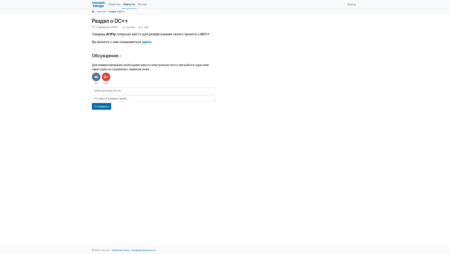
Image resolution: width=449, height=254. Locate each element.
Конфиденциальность (144, 250)
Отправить (101, 106)
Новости (129, 4)
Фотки (142, 4)
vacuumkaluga (98, 4)
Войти (351, 4)
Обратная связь (121, 250)
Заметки (114, 4)
